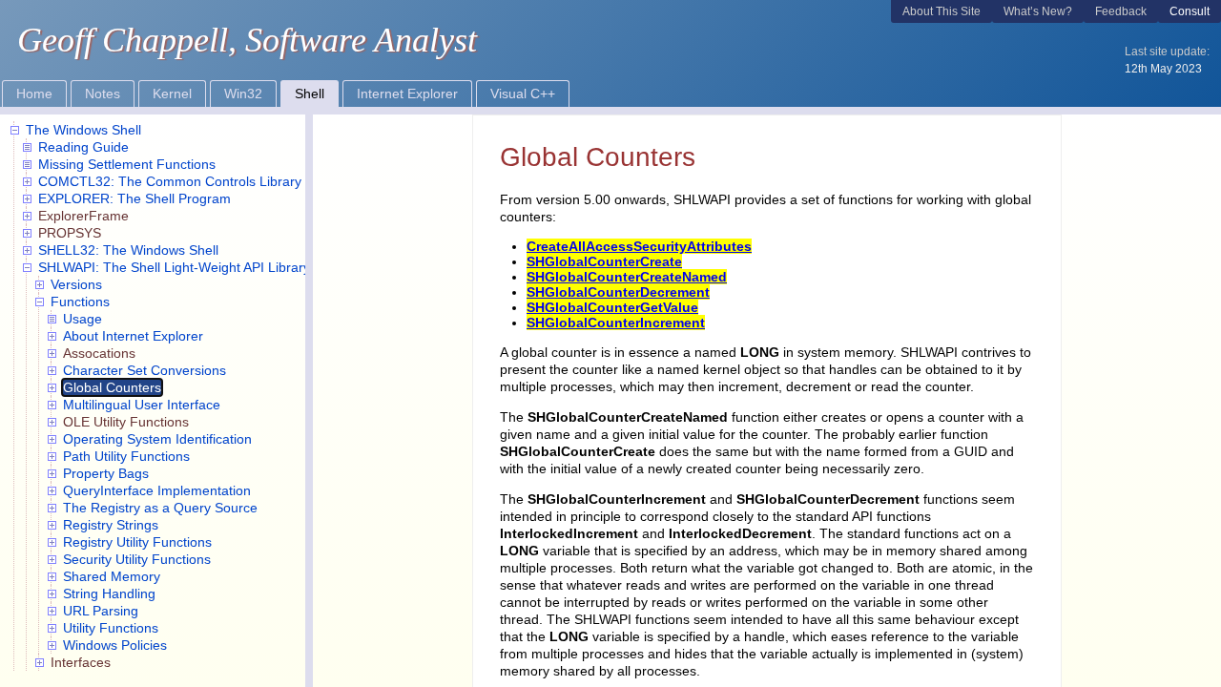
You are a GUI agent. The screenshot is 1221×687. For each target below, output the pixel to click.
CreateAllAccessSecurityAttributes (639, 246)
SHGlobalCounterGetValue (612, 307)
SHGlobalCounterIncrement (616, 322)
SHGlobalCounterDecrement (618, 292)
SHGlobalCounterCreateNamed (627, 276)
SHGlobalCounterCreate (604, 261)
